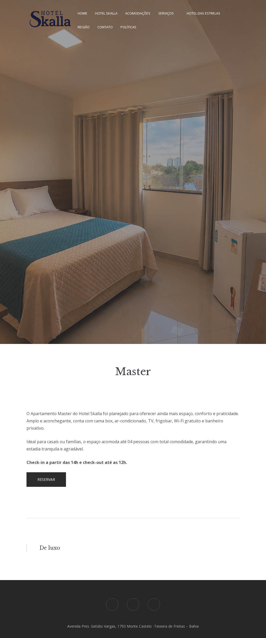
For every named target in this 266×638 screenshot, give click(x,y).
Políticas (128, 27)
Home (82, 13)
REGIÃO (84, 27)
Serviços (166, 13)
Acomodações (137, 13)
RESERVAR (46, 479)
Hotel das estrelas (203, 13)
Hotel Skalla (106, 13)
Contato (105, 27)
